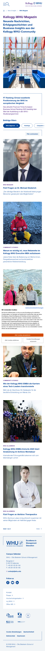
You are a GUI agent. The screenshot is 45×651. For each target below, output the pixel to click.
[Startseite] (4, 11)
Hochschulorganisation (14, 598)
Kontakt (9, 592)
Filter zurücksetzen (32, 134)
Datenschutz (10, 636)
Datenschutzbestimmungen (34, 308)
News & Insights (12, 10)
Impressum (21, 636)
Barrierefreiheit (29, 632)
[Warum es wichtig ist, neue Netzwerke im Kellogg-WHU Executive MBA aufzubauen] (3, 264)
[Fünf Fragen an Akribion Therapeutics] (3, 523)
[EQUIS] (10, 615)
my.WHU (9, 601)
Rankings (27, 125)
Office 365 (10, 604)
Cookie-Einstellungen (13, 632)
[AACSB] (20, 615)
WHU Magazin (23, 10)
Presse (8, 595)
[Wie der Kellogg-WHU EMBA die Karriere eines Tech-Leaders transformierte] (3, 395)
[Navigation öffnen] (6, 4)
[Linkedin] (17, 583)
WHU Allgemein (10, 125)
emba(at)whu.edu (14, 571)
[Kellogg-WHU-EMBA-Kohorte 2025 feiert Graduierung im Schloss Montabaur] (3, 460)
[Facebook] (7, 583)
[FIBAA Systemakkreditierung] (28, 615)
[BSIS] (10, 622)
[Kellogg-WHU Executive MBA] (33, 4)
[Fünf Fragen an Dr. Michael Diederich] (3, 196)
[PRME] (21, 622)
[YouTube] (12, 583)
